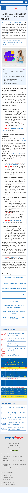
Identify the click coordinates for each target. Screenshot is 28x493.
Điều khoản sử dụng (8, 480)
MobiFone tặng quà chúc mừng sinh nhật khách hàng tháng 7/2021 (15, 354)
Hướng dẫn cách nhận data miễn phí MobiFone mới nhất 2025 (15, 344)
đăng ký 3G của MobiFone (15, 153)
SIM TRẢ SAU (18, 468)
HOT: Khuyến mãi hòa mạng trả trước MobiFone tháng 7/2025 (15, 334)
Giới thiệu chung (7, 475)
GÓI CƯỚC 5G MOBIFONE (6, 464)
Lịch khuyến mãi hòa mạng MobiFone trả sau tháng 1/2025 (15, 339)
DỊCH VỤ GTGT (18, 456)
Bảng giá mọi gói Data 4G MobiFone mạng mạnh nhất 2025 (16, 413)
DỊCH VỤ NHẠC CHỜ (20, 460)
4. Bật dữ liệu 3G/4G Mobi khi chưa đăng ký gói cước (13, 81)
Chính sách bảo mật (8, 477)
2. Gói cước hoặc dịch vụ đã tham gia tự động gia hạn (14, 77)
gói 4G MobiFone (9, 205)
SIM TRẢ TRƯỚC (7, 468)
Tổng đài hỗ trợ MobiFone (9, 484)
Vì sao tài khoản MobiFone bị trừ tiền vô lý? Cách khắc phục (13, 72)
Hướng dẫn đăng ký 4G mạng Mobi (11, 40)
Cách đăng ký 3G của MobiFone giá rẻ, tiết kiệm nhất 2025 (17, 408)
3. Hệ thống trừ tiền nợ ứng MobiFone (11, 79)
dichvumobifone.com (11, 34)
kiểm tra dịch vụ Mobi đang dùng (15, 163)
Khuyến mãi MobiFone (8, 482)
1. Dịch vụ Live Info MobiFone (10, 75)
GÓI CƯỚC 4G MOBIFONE (6, 461)
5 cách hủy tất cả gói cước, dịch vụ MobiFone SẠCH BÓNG (16, 423)
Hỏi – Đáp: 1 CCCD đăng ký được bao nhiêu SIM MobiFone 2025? (17, 418)
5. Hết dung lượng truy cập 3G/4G (11, 83)
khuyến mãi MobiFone (20, 139)
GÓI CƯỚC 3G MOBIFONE (6, 457)
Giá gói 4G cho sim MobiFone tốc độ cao (12, 42)
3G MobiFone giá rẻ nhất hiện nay (11, 44)
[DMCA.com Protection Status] (14, 450)
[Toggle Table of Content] (23, 69)
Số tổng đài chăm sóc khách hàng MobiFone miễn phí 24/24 (16, 428)
